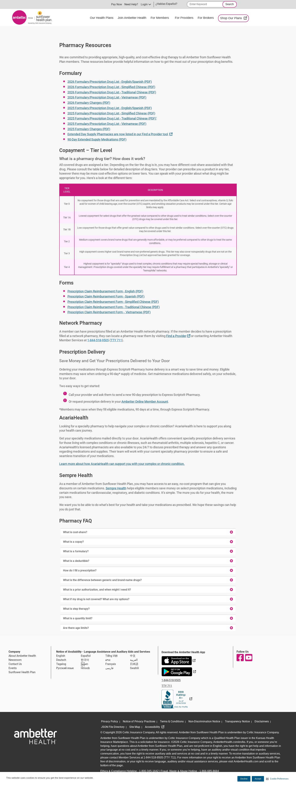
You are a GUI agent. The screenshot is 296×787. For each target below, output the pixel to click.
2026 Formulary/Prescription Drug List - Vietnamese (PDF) (106, 97)
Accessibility (153, 727)
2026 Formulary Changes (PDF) (88, 102)
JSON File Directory (113, 727)
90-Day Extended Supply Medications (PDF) (96, 139)
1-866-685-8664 (209, 771)
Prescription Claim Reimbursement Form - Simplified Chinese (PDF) (113, 301)
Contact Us (15, 664)
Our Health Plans (102, 17)
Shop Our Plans (234, 18)
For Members (160, 17)
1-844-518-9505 (98, 340)
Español (86, 655)
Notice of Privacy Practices (139, 721)
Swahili (134, 668)
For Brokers (206, 17)
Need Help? (131, 4)
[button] (277, 779)
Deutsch (61, 660)
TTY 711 (116, 340)
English (60, 655)
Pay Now (116, 4)
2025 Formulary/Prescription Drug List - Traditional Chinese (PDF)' (112, 118)
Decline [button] (244, 779)
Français (110, 664)
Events (13, 668)
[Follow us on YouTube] (248, 657)
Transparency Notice (237, 721)
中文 (132, 655)
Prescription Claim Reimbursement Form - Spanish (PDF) (105, 296)
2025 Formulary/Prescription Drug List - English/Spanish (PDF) (109, 108)
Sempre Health (116, 488)
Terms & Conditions (172, 721)
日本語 (134, 664)
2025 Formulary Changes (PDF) (88, 129)
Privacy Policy (109, 721)
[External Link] (177, 698)
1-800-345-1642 (149, 771)
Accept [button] (258, 779)
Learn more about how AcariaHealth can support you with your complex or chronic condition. (122, 464)
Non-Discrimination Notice (204, 721)
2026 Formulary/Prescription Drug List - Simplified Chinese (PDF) (111, 87)
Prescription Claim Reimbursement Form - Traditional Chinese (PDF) (113, 307)
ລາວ (107, 660)
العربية (134, 660)
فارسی (109, 668)
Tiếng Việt (111, 655)
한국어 (85, 660)
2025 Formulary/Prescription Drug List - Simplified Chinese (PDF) (111, 113)
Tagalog (61, 664)
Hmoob (85, 668)
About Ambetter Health (22, 655)
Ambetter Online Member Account (144, 401)
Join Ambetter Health (132, 17)
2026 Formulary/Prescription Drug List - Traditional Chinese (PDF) (111, 92)
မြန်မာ (84, 664)
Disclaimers (262, 721)
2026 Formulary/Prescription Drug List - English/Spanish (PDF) (109, 81)
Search (229, 4)
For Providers (184, 17)
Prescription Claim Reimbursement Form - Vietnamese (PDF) (109, 312)
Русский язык (65, 668)
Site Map (134, 727)
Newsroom (15, 660)
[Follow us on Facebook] (240, 657)
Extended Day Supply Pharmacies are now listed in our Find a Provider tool (120, 134)
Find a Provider (178, 336)
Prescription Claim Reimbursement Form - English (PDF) (105, 291)
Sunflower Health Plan (22, 672)
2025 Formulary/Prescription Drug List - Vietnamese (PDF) (106, 123)
